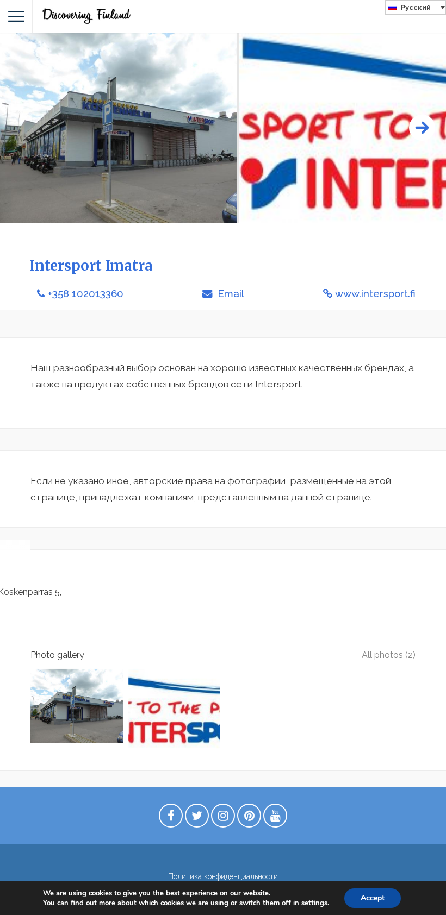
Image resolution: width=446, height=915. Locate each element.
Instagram (223, 818)
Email (229, 293)
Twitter (197, 818)
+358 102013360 (85, 293)
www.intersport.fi (375, 293)
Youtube (275, 818)
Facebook (171, 818)
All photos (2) (389, 655)
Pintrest (249, 818)
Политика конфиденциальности (223, 876)
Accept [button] (373, 898)
